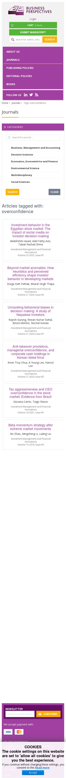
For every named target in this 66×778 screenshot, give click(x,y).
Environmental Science (25, 168)
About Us (13, 51)
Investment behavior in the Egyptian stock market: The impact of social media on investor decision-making (30, 230)
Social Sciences (20, 182)
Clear (54, 192)
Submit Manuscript (33, 32)
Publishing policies (20, 68)
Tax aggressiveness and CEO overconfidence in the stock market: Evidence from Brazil (30, 393)
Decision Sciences (22, 154)
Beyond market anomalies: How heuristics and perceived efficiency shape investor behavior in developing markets (30, 273)
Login (33, 18)
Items (34, 25)
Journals (13, 59)
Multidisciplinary (21, 175)
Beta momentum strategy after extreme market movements (30, 426)
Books (10, 84)
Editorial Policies (19, 76)
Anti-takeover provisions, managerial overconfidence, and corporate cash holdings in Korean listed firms (30, 352)
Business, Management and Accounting (35, 147)
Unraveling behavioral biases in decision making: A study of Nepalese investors (31, 311)
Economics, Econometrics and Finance (34, 161)
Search (50, 39)
